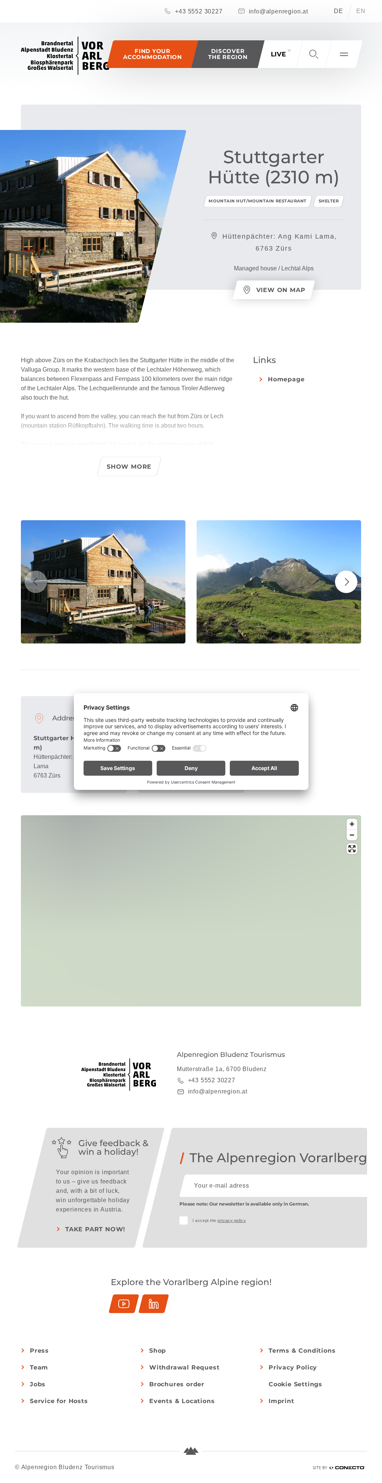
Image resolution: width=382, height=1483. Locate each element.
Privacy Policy (293, 1367)
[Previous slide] (36, 582)
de (338, 11)
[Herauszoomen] (352, 834)
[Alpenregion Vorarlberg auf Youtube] (124, 1303)
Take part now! (95, 1229)
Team (39, 1367)
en (361, 11)
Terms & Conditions (302, 1350)
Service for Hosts (59, 1401)
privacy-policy (231, 1220)
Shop (157, 1350)
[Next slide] (346, 582)
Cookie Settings (295, 1384)
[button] (228, 54)
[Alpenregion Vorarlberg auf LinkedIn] (154, 1303)
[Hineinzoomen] (352, 824)
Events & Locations (182, 1401)
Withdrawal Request (184, 1367)
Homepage (286, 379)
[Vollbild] (352, 848)
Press (39, 1350)
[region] (191, 964)
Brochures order (176, 1384)
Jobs (38, 1384)
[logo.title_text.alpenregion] (65, 56)
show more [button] (129, 466)
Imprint (281, 1401)
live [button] (278, 54)
